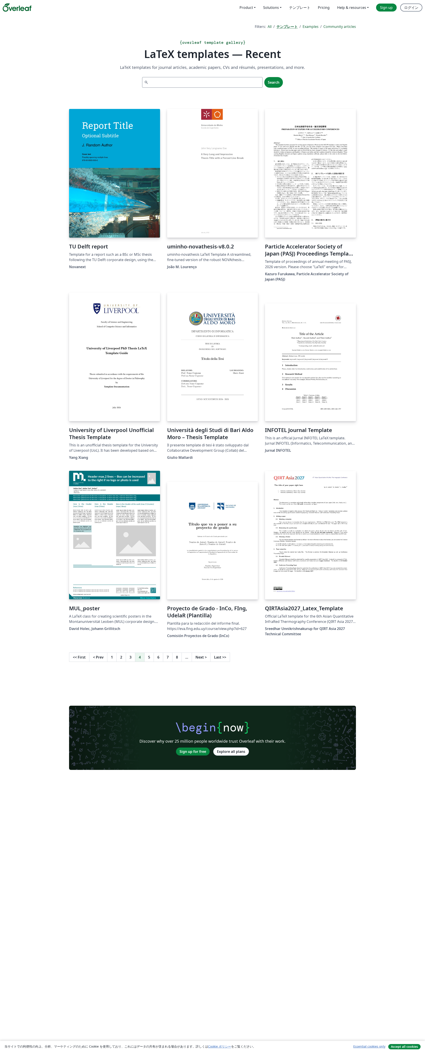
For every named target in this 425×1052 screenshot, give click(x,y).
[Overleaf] (17, 7)
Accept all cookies (404, 1046)
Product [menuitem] (246, 7)
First (79, 657)
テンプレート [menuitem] (299, 7)
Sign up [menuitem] (386, 7)
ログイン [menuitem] (411, 7)
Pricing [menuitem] (324, 7)
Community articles (339, 26)
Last (220, 657)
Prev (98, 657)
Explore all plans (231, 751)
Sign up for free (193, 751)
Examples (311, 26)
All (270, 26)
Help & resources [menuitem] (351, 7)
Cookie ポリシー (219, 1046)
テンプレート (287, 26)
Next (201, 657)
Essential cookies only (369, 1046)
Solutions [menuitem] (271, 7)
